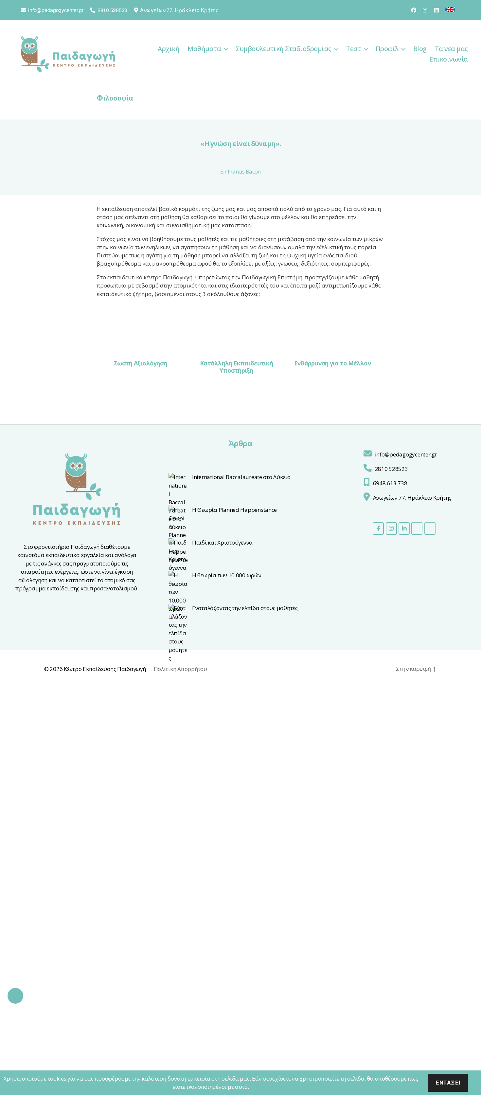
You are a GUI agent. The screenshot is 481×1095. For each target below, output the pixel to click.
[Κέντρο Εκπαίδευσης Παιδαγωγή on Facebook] (378, 528)
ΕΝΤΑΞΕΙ (448, 1082)
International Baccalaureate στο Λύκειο (241, 477)
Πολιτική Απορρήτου (180, 669)
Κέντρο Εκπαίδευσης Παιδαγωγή (105, 669)
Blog (420, 49)
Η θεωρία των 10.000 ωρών (226, 575)
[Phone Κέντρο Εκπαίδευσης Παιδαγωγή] (430, 528)
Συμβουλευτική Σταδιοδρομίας (283, 49)
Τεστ (353, 49)
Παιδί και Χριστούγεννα (222, 542)
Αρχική (168, 49)
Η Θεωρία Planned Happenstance (234, 509)
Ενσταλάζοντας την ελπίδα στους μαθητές (245, 608)
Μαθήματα (204, 49)
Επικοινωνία (448, 59)
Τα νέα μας (451, 49)
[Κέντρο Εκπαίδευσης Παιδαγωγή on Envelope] (416, 528)
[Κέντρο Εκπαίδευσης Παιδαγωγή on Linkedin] (404, 528)
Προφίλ (387, 49)
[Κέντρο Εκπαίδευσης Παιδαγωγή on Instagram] (391, 528)
